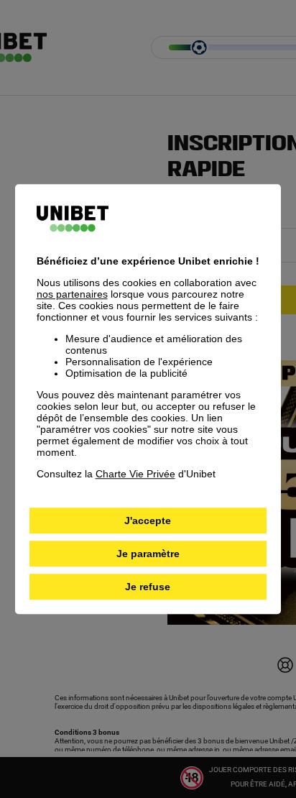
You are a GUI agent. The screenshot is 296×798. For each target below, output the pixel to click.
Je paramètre (148, 553)
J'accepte (147, 520)
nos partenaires (72, 294)
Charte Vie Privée (135, 474)
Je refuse (147, 586)
